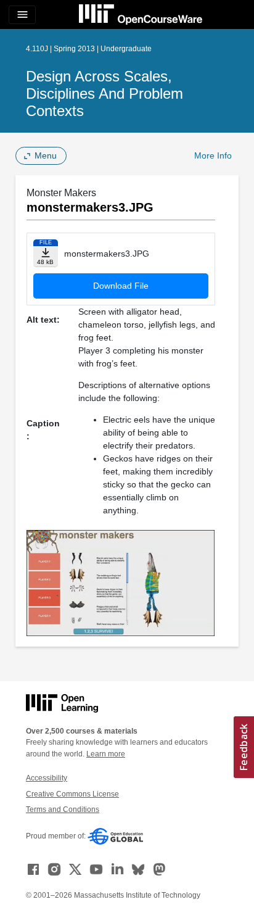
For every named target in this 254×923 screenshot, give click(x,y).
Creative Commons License (72, 794)
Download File (121, 286)
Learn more (105, 754)
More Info (213, 155)
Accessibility (46, 778)
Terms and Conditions (62, 809)
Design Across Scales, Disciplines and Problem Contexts (104, 93)
